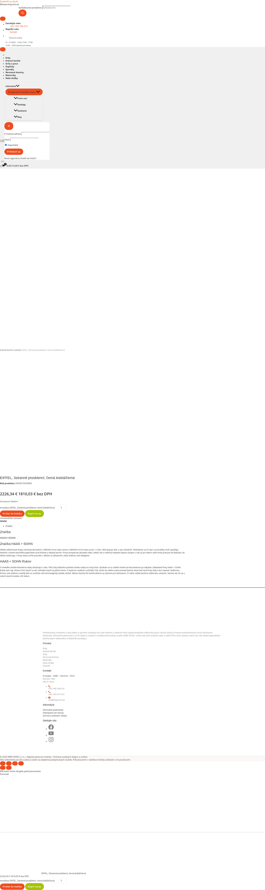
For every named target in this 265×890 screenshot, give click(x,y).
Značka (9, 526)
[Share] (9, 763)
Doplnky (10, 66)
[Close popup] (8, 126)
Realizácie (22, 110)
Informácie (11, 86)
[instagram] (51, 741)
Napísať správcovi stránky (39, 756)
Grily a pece (12, 63)
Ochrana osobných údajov (55, 715)
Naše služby (12, 78)
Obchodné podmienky (53, 710)
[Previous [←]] (3, 768)
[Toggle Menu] (3, 19)
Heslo (7, 139)
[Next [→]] (9, 768)
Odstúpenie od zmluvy (53, 712)
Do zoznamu (16, 518)
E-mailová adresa (12, 133)
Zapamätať (12, 145)
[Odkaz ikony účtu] (2, 141)
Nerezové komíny (15, 72)
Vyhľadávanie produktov (30, 7)
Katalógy (21, 104)
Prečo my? (22, 98)
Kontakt (46, 665)
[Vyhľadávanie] (22, 13)
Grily (45, 654)
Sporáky (10, 69)
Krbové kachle (13, 60)
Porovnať (5, 518)
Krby (8, 57)
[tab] (95, 526)
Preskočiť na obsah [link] (9, 1)
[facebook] (51, 729)
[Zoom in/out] (21, 763)
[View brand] (10, 486)
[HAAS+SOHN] (10, 579)
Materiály (11, 75)
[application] (17, 86)
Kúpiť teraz (34, 513)
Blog (19, 117)
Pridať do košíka (12, 513)
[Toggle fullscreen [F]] (15, 763)
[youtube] (51, 735)
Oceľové (17, 350)
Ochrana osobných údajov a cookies (70, 756)
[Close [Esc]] (3, 763)
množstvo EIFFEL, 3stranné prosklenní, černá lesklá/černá (27, 507)
